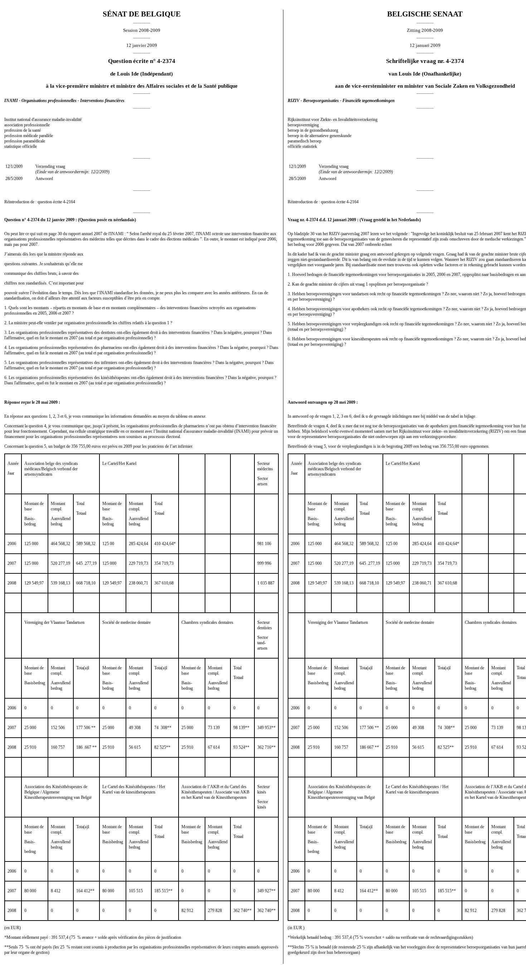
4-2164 (69, 201)
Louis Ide (128, 74)
